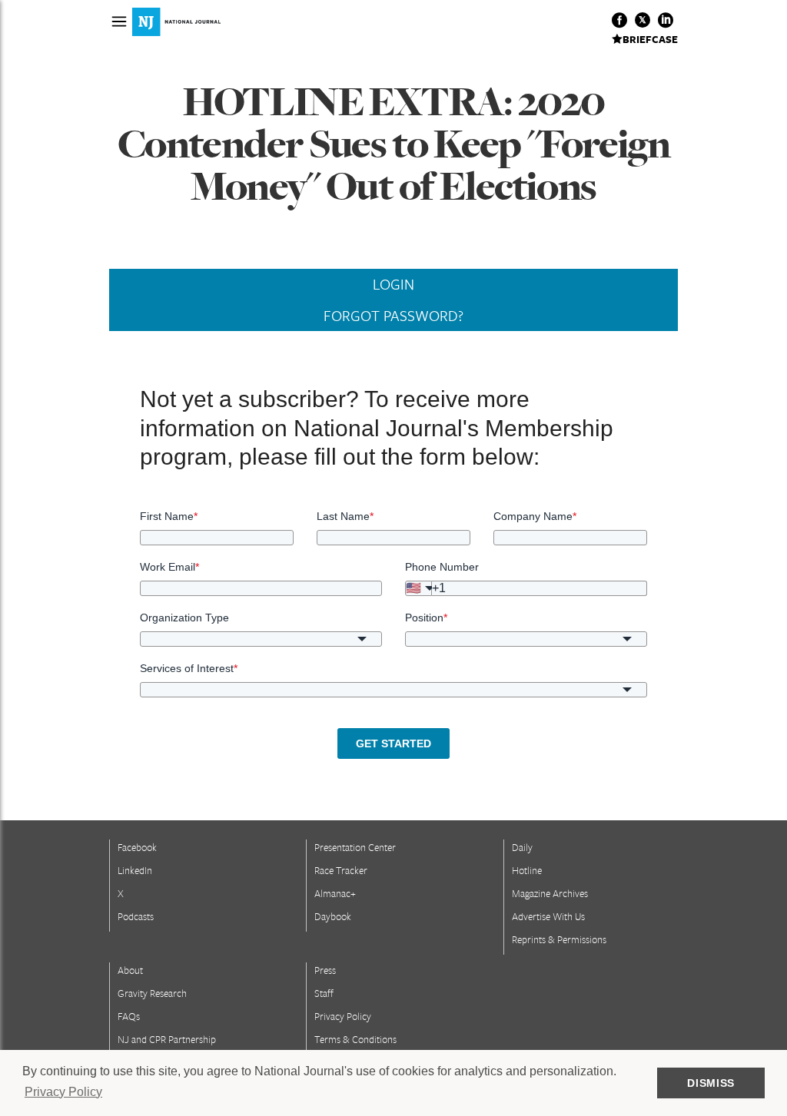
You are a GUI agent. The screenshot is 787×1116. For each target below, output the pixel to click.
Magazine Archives (550, 893)
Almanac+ (335, 893)
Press (325, 970)
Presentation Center (355, 847)
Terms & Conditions (355, 1039)
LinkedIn (135, 870)
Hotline (527, 870)
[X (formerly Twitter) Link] (642, 20)
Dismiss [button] (711, 1083)
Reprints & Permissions (559, 939)
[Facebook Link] (619, 20)
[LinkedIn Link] (665, 20)
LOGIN (393, 284)
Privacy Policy (342, 1016)
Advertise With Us (548, 916)
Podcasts (136, 916)
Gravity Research (152, 993)
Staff (324, 993)
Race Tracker (340, 870)
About (130, 970)
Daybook (332, 916)
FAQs (129, 1016)
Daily (522, 847)
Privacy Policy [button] (63, 1091)
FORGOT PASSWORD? (393, 316)
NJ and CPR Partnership (167, 1039)
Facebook (137, 847)
